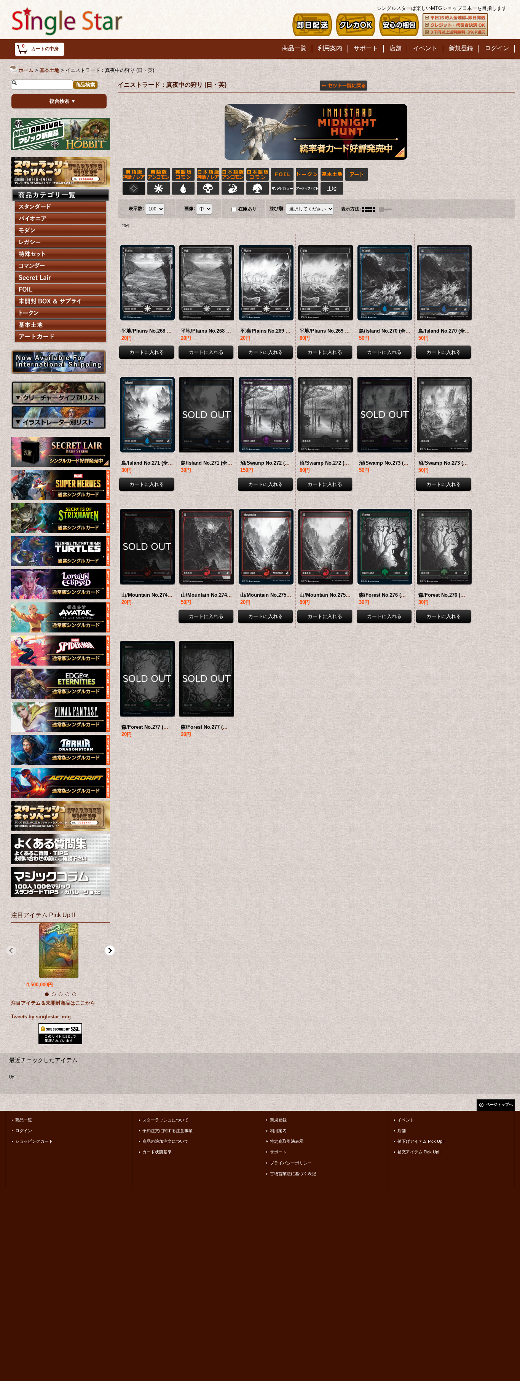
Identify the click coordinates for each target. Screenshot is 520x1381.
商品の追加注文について (165, 1141)
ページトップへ (499, 1104)
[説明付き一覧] (387, 209)
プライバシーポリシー (291, 1163)
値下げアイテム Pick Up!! (421, 1141)
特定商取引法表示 (286, 1141)
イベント (405, 1120)
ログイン (23, 1130)
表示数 (136, 208)
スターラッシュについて (165, 1120)
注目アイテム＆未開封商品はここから (53, 1003)
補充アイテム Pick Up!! (418, 1152)
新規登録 (278, 1120)
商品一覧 (23, 1120)
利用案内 (278, 1130)
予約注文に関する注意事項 (167, 1130)
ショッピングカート (34, 1141)
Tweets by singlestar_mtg (41, 1016)
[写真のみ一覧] (370, 209)
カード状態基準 (157, 1152)
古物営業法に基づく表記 (293, 1173)
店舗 (401, 1130)
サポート (278, 1152)
